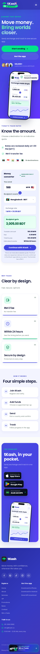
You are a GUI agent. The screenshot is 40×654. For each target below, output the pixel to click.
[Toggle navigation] (36, 4)
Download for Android (29, 591)
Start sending (18, 48)
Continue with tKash (18, 247)
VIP (3, 599)
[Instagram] (22, 575)
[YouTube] (28, 575)
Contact (4, 609)
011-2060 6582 (9, 624)
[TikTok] (16, 575)
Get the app (20, 56)
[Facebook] (4, 575)
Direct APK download (28, 595)
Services (5, 595)
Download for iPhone (28, 588)
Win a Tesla (6, 613)
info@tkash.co (9, 628)
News (4, 606)
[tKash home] (10, 5)
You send (8, 182)
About (4, 591)
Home (4, 588)
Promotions (6, 602)
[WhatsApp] (10, 575)
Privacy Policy (6, 650)
